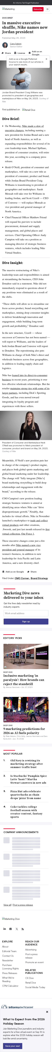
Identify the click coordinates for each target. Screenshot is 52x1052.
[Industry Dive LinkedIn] (4, 929)
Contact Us (8, 955)
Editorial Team (9, 951)
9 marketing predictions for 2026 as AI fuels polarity (24, 731)
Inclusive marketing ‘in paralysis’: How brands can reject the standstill (23, 679)
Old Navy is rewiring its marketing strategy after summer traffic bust (26, 764)
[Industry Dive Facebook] (11, 929)
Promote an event (34, 962)
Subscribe (38, 9)
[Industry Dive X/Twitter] (17, 929)
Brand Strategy (39, 578)
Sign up (26, 621)
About (5, 946)
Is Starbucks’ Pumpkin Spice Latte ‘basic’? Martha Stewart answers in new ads (28, 779)
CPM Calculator (10, 985)
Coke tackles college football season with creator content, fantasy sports (26, 812)
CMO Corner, (22, 578)
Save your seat (12, 1046)
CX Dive (29, 978)
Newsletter (7, 960)
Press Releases (9, 973)
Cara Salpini (15, 43)
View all (7, 904)
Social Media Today (35, 987)
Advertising (30, 949)
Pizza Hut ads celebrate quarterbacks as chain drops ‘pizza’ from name (25, 795)
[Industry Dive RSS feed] (23, 929)
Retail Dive (30, 982)
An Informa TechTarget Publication (26, 3)
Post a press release (23, 904)
